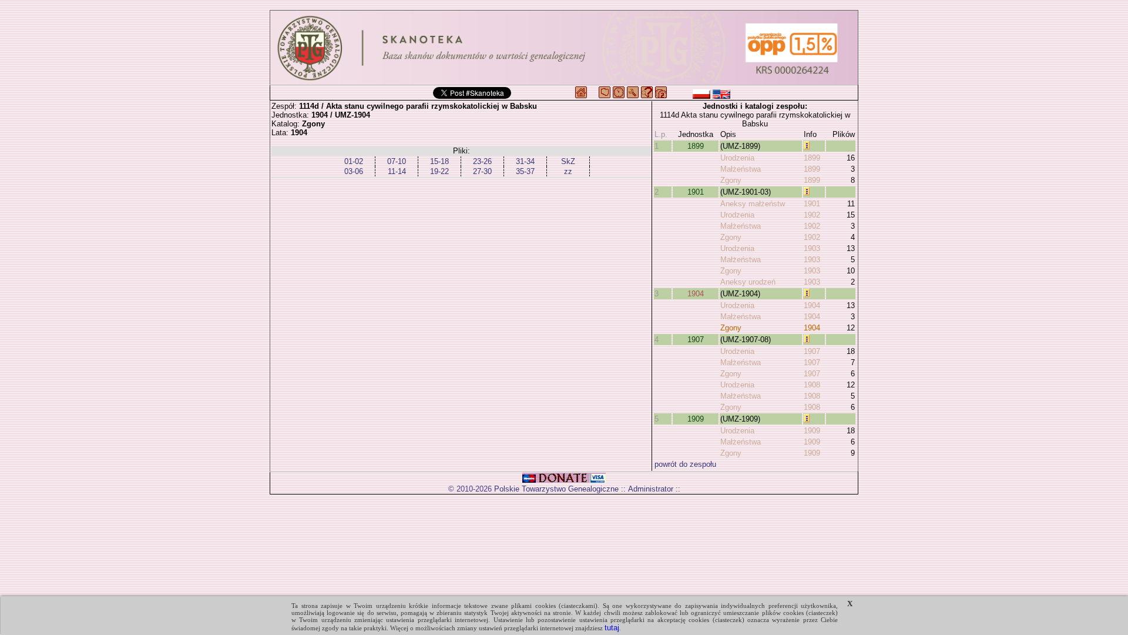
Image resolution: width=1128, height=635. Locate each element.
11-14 (397, 171)
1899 (695, 146)
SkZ (568, 161)
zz (568, 171)
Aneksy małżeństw (752, 203)
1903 (812, 248)
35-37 (525, 171)
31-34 (525, 161)
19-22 (439, 171)
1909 (695, 419)
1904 (695, 293)
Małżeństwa (740, 169)
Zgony (730, 180)
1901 (695, 192)
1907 (695, 339)
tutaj (612, 627)
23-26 (482, 161)
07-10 (396, 161)
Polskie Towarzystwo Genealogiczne (556, 488)
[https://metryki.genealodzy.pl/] (564, 48)
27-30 (482, 171)
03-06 (353, 171)
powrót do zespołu (685, 464)
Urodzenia (737, 157)
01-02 (353, 161)
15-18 (439, 161)
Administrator (650, 488)
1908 (812, 384)
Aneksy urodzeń (748, 282)
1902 (812, 214)
